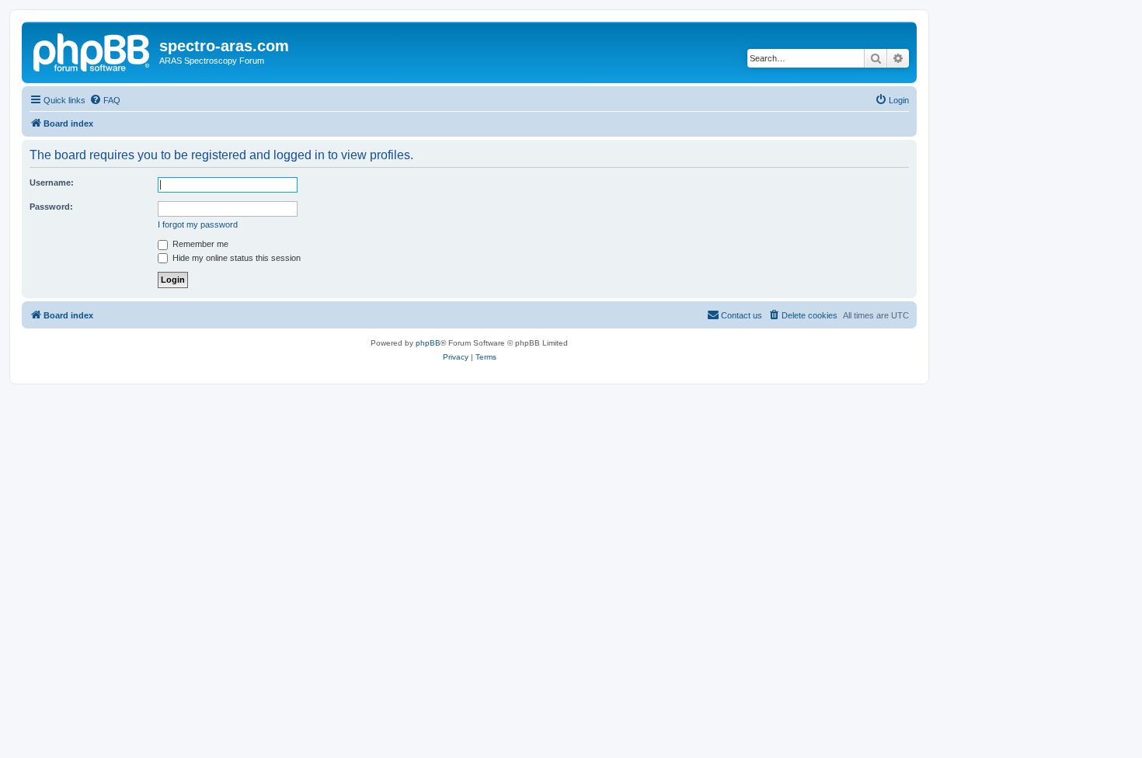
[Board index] (92, 50)
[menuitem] (104, 100)
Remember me (199, 244)
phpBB (428, 343)
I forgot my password (198, 224)
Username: (52, 182)
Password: (51, 206)
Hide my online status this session (235, 258)
